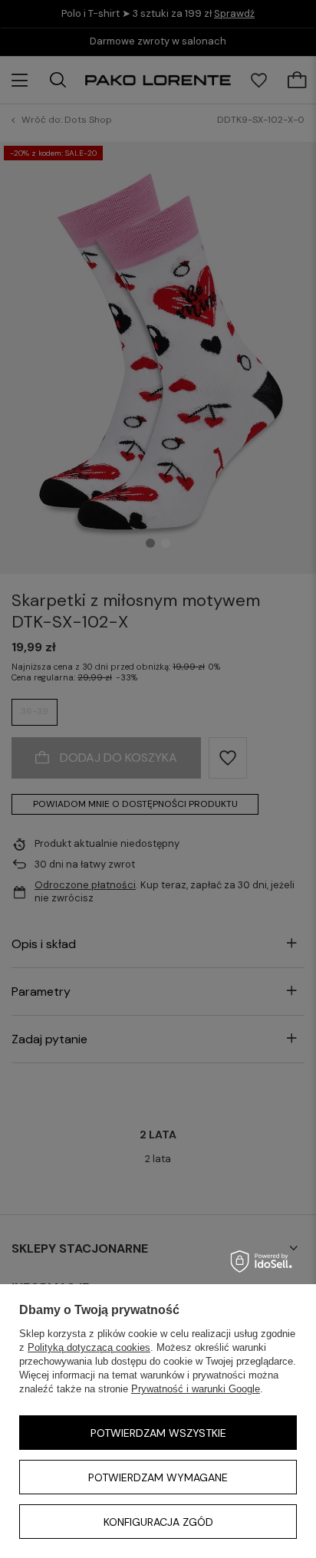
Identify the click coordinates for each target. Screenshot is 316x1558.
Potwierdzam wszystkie (158, 1433)
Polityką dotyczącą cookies (89, 1347)
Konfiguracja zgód (158, 1522)
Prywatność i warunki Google (195, 1389)
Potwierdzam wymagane (158, 1477)
